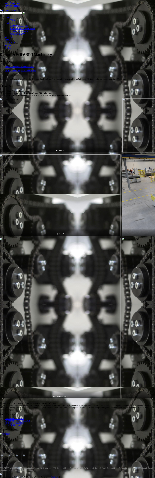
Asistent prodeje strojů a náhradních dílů (20, 71)
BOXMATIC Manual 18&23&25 (22, 28)
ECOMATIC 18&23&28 (19, 31)
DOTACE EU (10, 42)
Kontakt (8, 48)
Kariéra (8, 45)
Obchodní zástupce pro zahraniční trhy (19, 67)
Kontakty (54, 477)
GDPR (12, 20)
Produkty (9, 23)
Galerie (8, 39)
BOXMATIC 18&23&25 (19, 25)
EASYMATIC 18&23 (17, 34)
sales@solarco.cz (12, 3)
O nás (7, 17)
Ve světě (8, 37)
